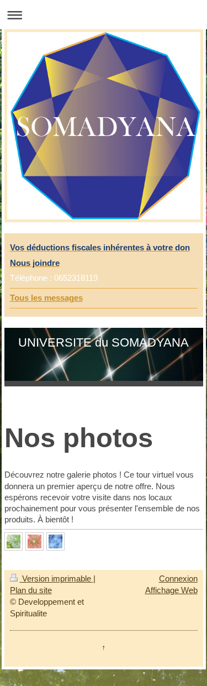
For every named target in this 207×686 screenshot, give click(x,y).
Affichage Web (171, 590)
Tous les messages (46, 297)
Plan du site (31, 590)
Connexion (178, 578)
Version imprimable (56, 578)
